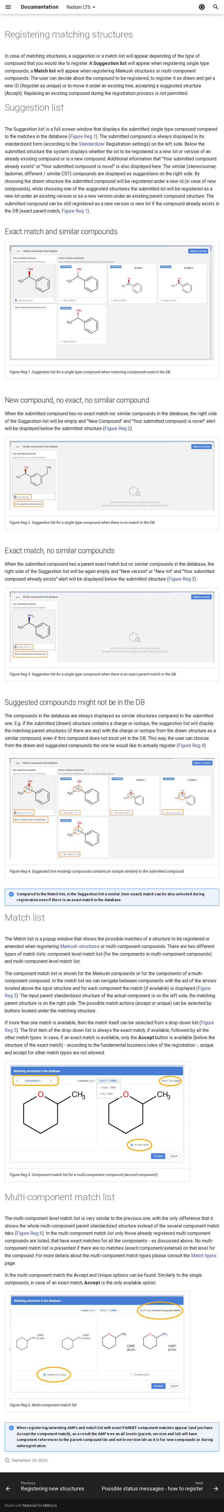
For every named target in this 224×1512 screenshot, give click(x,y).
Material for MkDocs (40, 1505)
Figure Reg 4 (191, 745)
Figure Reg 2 (117, 428)
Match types (203, 1255)
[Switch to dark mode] (202, 7)
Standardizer (92, 144)
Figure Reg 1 (83, 136)
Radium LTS (78, 7)
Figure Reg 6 (29, 1233)
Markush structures (79, 946)
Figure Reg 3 (182, 579)
